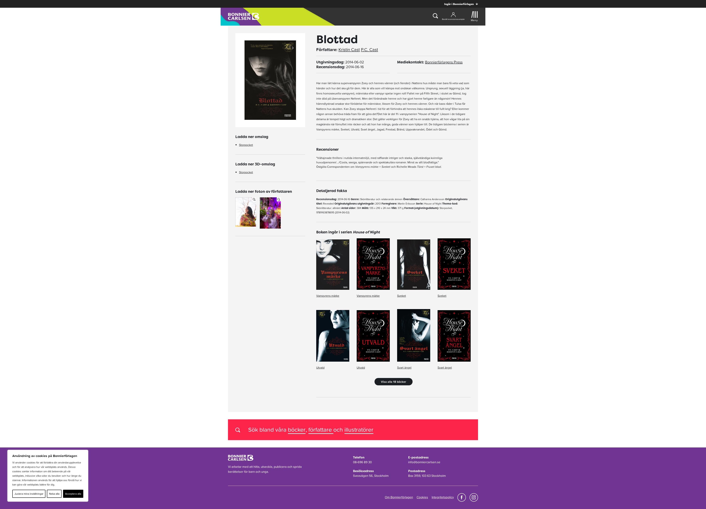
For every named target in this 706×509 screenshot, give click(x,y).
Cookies (422, 497)
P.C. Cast (369, 49)
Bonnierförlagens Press (444, 62)
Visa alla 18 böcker (393, 381)
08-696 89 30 (362, 462)
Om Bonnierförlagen (399, 497)
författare (320, 429)
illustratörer (358, 429)
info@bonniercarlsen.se (424, 462)
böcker (297, 429)
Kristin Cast (349, 49)
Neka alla (54, 494)
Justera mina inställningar (29, 494)
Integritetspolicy (443, 497)
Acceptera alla (73, 494)
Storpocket (246, 145)
